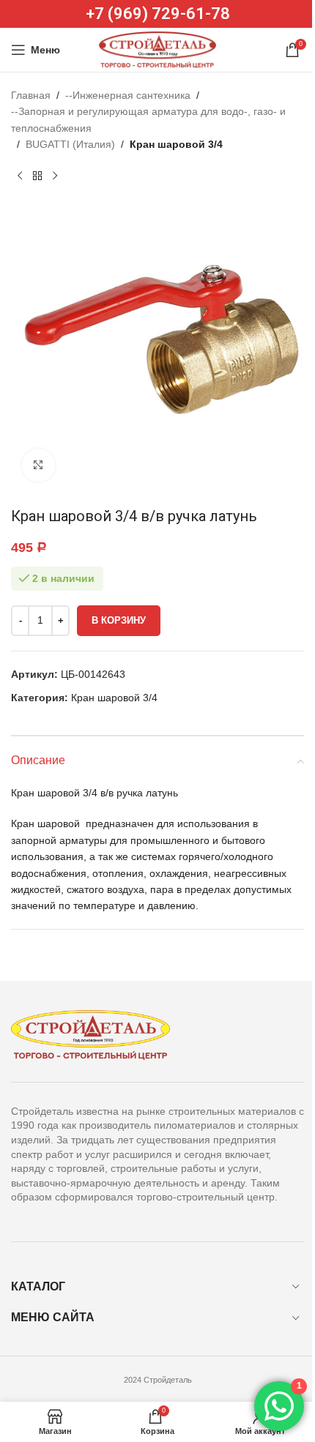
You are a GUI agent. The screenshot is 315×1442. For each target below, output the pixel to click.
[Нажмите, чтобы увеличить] (38, 465)
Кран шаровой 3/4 (176, 144)
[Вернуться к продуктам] (37, 176)
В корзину (119, 620)
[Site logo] (157, 49)
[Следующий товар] (55, 176)
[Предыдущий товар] (20, 176)
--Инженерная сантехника (127, 95)
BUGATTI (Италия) (70, 144)
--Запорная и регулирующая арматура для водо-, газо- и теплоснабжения (148, 119)
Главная (31, 95)
